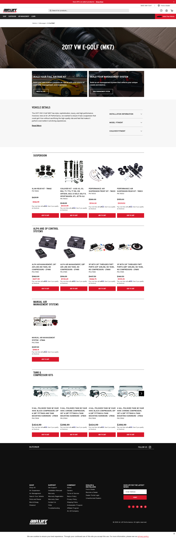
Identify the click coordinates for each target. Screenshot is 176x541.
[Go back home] (10, 11)
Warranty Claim (53, 499)
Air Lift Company (73, 511)
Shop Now (99, 2)
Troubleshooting (54, 508)
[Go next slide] (141, 393)
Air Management (35, 493)
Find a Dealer (90, 489)
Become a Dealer (92, 492)
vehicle (34, 23)
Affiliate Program (73, 508)
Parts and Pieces (35, 499)
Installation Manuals (55, 490)
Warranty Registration (55, 496)
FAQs (50, 505)
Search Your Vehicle (36, 496)
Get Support (52, 487)
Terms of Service (73, 493)
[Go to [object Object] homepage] (38, 522)
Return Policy (71, 496)
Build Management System (101, 91)
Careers (70, 490)
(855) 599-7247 (146, 5)
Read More (36, 125)
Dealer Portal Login (92, 495)
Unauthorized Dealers (93, 498)
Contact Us (52, 502)
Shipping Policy (72, 502)
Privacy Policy (72, 499)
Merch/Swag (33, 502)
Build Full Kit (40, 91)
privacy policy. (143, 536)
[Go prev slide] (34, 393)
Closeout (32, 505)
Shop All (32, 487)
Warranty (51, 493)
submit (135, 497)
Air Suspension (34, 490)
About (69, 487)
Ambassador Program (74, 505)
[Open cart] (172, 11)
